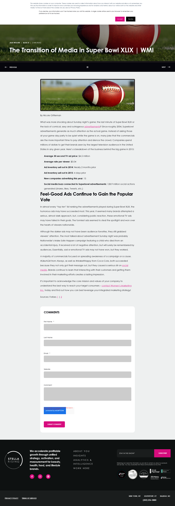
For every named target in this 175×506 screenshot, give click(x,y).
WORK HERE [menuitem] (81, 468)
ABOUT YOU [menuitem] (81, 451)
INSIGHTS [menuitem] (79, 455)
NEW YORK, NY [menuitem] (135, 496)
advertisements (92, 126)
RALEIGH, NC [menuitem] (165, 496)
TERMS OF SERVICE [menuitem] (29, 498)
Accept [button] (120, 19)
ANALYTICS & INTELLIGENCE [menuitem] (83, 462)
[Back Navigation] (87, 67)
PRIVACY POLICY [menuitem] (11, 498)
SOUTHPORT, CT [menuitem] (150, 496)
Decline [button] (130, 19)
